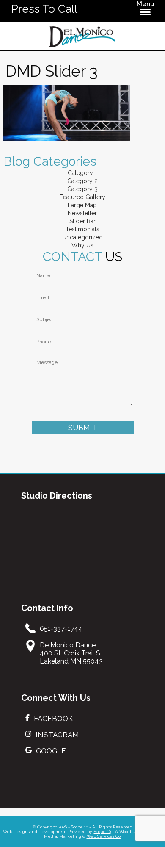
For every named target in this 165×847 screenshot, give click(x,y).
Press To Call (44, 9)
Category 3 (82, 189)
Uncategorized (82, 237)
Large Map (82, 205)
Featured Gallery (82, 197)
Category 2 (82, 181)
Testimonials (82, 229)
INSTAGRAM (57, 734)
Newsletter (82, 213)
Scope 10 (102, 831)
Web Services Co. (104, 836)
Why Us (83, 245)
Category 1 (82, 172)
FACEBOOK (53, 718)
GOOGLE (51, 751)
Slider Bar (82, 221)
